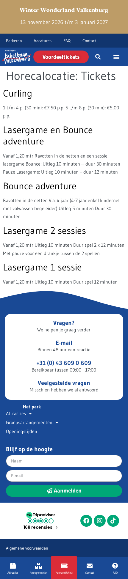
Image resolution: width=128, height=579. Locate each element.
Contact (89, 40)
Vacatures (42, 40)
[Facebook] (86, 521)
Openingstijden (21, 431)
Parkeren (14, 40)
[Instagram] (100, 521)
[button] (98, 57)
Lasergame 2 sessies (44, 230)
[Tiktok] (113, 521)
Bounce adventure (40, 186)
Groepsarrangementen (29, 422)
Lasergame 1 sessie (42, 267)
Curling (17, 93)
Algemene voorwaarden (27, 548)
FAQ (67, 40)
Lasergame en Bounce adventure (48, 135)
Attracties (16, 413)
